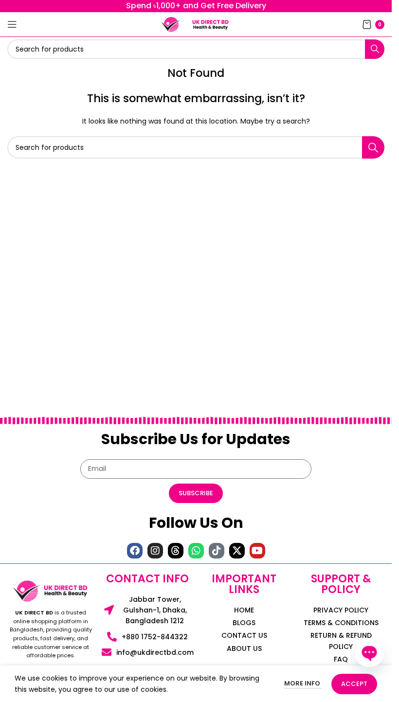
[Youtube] (257, 550)
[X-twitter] (237, 550)
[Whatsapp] (196, 550)
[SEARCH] (374, 49)
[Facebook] (135, 550)
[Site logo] (171, 24)
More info (303, 683)
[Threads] (175, 550)
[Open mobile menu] (12, 24)
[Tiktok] (216, 550)
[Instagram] (155, 550)
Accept (354, 683)
